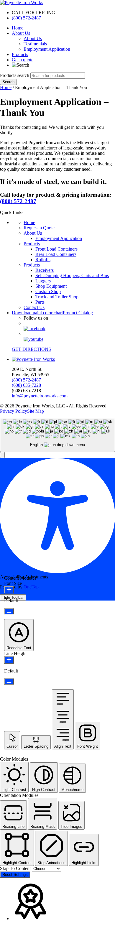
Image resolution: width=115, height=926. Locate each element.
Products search (15, 75)
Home (17, 27)
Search (8, 82)
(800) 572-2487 (26, 17)
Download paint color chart (37, 312)
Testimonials (35, 43)
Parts (40, 302)
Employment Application (47, 49)
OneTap (31, 586)
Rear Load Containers (55, 254)
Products (20, 54)
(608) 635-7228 (26, 385)
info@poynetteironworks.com (40, 395)
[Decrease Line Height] (9, 681)
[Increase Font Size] (9, 589)
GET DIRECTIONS (31, 349)
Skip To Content (16, 868)
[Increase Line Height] (9, 660)
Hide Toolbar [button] (13, 597)
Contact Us (34, 307)
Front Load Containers (56, 248)
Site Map (35, 411)
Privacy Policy (13, 411)
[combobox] (57, 435)
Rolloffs (42, 259)
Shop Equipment (51, 286)
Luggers (43, 280)
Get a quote (22, 59)
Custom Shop (48, 291)
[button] (2, 455)
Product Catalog (78, 312)
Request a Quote (39, 227)
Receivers (44, 270)
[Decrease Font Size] (9, 611)
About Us (21, 33)
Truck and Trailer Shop (56, 296)
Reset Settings (15, 874)
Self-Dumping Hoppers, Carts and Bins (72, 275)
